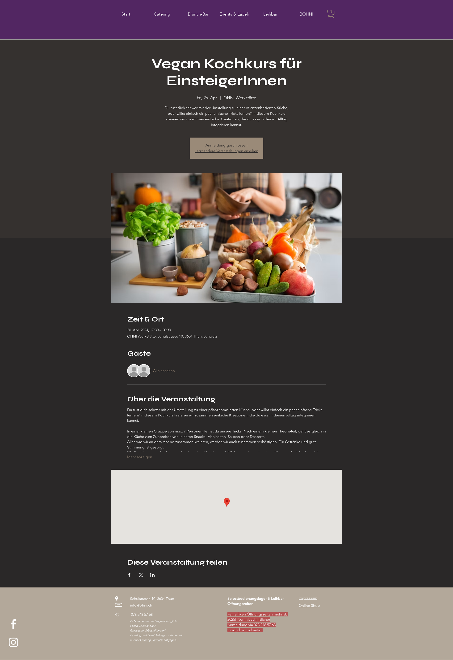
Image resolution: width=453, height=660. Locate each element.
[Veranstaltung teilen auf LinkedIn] (152, 575)
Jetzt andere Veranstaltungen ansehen (226, 151)
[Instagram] (13, 642)
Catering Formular (151, 640)
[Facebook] (13, 624)
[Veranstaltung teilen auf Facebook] (129, 575)
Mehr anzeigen (139, 457)
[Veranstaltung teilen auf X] (141, 575)
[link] (331, 14)
